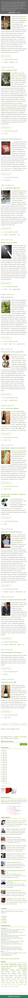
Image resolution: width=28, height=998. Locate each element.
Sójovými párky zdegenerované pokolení (13, 448)
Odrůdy (5, 984)
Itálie (2, 971)
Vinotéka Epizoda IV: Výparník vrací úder (15, 854)
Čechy (15, 975)
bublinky (11, 966)
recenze (10, 344)
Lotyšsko (25, 984)
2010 (3, 778)
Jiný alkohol (11, 62)
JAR (2, 984)
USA (26, 979)
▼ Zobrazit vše (3, 785)
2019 (3, 762)
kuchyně (25, 977)
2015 (3, 769)
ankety (5, 523)
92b (15, 984)
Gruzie (13, 982)
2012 (3, 774)
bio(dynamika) (13, 964)
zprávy (15, 966)
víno (16, 62)
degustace (6, 62)
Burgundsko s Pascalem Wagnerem (11, 532)
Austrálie (2, 980)
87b (10, 984)
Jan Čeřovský (7, 59)
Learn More (11, 12)
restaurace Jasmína (17, 453)
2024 (3, 754)
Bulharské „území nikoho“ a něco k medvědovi (16, 821)
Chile (18, 979)
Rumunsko (22, 982)
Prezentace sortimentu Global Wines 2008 (13, 600)
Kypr (26, 980)
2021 (3, 759)
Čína (13, 986)
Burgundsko (6, 591)
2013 (3, 773)
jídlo (10, 489)
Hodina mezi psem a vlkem (9, 243)
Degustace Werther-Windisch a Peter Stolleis (16, 829)
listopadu (6, 785)
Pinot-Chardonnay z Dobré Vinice (13, 890)
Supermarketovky (18, 977)
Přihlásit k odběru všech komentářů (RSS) (10, 958)
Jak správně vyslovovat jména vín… (11, 139)
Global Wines (4, 617)
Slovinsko (14, 979)
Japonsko (25, 975)
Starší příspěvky (23, 724)
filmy (2, 977)
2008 (3, 781)
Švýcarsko (17, 986)
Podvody (20, 975)
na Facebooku (16, 738)
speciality (3, 979)
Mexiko (2, 986)
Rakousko (25, 971)
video (7, 980)
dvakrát (19, 191)
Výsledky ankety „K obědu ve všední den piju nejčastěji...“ (13, 495)
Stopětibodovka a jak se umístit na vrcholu (15, 898)
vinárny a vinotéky (9, 977)
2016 (3, 767)
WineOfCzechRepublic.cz (18, 95)
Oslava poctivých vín (7, 297)
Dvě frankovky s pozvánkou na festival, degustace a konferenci (12, 932)
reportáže (19, 644)
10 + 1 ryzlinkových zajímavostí (10, 188)
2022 (3, 757)
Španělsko (20, 966)
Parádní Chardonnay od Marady (13, 837)
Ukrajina (6, 986)
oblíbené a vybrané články (20, 736)
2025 (3, 752)
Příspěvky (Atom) (15, 729)
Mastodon (4, 922)
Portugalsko (21, 980)
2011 (3, 776)
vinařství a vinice (4, 966)
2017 (3, 766)
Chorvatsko (12, 980)
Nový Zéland (8, 982)
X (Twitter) (4, 921)
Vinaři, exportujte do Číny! (9, 70)
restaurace (25, 973)
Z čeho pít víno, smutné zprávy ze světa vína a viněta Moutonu (12, 938)
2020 (3, 761)
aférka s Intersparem (16, 78)
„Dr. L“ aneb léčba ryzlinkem (10, 408)
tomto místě (10, 800)
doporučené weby (4, 970)
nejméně (15, 191)
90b (13, 984)
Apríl (18, 984)
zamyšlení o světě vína (16, 289)
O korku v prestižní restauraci (6, 955)
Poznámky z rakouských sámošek (13, 862)
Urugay (10, 986)
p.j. (1, 945)
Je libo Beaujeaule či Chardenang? (11, 652)
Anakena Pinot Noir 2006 (8, 682)
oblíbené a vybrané (12, 234)
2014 (3, 771)
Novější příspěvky (5, 724)
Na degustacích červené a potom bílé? (12, 352)
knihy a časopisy (7, 180)
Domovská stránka (14, 724)
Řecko (16, 980)
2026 (3, 750)
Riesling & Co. (22, 193)
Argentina (3, 982)
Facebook (3, 919)
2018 (3, 764)
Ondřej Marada (4, 939)
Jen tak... (5, 133)
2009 (3, 780)
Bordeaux (8, 971)
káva (26, 982)
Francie (25, 966)
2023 (3, 755)
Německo (12, 970)
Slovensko (9, 979)
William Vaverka (4, 934)
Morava (18, 970)
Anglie (22, 979)
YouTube (3, 917)
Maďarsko (11, 975)
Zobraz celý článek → (6, 56)
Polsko (17, 982)
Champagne (14, 973)
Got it (18, 12)
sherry (20, 973)
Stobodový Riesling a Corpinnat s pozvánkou (16, 845)
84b (8, 984)
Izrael (21, 984)
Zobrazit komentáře (14, 59)
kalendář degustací (5, 801)
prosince (6, 783)
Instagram (4, 916)
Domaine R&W (19, 540)
